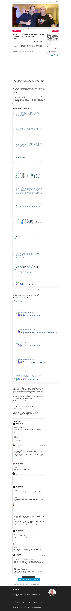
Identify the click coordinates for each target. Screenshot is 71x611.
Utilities (41, 602)
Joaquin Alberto (19, 423)
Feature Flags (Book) (38, 607)
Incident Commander (29, 607)
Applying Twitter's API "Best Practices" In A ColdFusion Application (24, 414)
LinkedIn (17, 599)
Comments (26, 39)
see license (37, 584)
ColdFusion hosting (53, 51)
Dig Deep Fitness (22, 607)
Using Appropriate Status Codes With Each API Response (22, 415)
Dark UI (57, 1)
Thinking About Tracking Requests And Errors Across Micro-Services (24, 408)
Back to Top (57, 584)
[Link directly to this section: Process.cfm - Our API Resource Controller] (12, 297)
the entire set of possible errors (38, 82)
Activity (30, 1)
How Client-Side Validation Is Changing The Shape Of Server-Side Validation (25, 413)
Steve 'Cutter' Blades (34, 28)
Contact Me (33, 602)
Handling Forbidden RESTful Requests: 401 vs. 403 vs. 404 (23, 411)
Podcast (34, 1)
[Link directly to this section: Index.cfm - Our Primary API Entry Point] (12, 108)
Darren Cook (18, 554)
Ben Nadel (15, 38)
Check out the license (28, 398)
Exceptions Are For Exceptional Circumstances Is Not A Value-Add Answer (25, 409)
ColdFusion (22, 39)
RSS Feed (18, 603)
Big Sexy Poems (15, 607)
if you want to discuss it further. (29, 579)
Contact (53, 1)
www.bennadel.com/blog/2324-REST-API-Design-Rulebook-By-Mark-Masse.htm (28, 511)
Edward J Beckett (19, 463)
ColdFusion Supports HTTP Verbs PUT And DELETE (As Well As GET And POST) (26, 412)
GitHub (13, 599)
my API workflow (31, 42)
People (48, 1)
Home (26, 1)
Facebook (21, 599)
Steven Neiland (19, 486)
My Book (39, 1)
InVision (13, 603)
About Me (44, 1)
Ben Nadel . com (15, 1)
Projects (24, 602)
